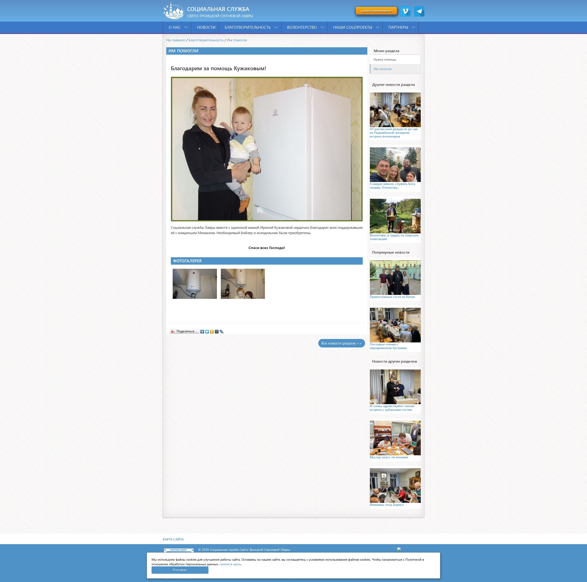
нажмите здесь (230, 564)
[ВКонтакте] (202, 330)
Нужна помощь (385, 59)
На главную (175, 39)
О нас (175, 27)
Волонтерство (302, 27)
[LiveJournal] (221, 330)
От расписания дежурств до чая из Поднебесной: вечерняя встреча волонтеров (394, 132)
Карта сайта (173, 539)
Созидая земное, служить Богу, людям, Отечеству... (392, 186)
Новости (206, 27)
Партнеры (398, 27)
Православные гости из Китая (392, 296)
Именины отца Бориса (387, 504)
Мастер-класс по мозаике (389, 457)
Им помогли (237, 39)
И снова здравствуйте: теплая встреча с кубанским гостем (392, 408)
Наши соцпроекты (353, 27)
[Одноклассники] (212, 330)
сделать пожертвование (376, 10)
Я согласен (180, 569)
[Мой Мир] (216, 330)
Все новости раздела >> (341, 343)
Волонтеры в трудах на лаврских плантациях (394, 237)
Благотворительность (248, 27)
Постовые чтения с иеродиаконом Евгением (388, 346)
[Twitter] (207, 330)
